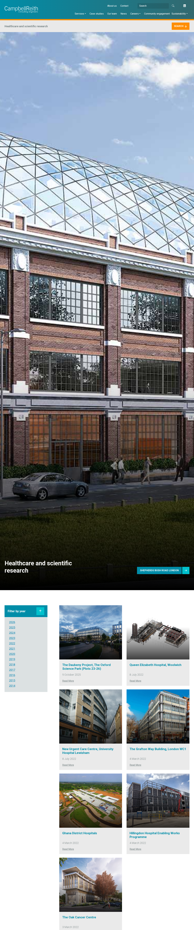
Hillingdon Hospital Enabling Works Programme (155, 835)
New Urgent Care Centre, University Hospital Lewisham (88, 751)
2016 (12, 675)
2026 (12, 622)
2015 (12, 680)
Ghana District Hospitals (79, 833)
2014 (12, 685)
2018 (12, 664)
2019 (12, 659)
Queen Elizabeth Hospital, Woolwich (155, 665)
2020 (12, 654)
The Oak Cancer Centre (79, 917)
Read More (68, 680)
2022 (12, 643)
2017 (12, 669)
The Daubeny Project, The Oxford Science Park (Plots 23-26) (86, 666)
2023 (12, 638)
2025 (12, 627)
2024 (12, 632)
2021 (12, 648)
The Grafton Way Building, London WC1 (158, 749)
